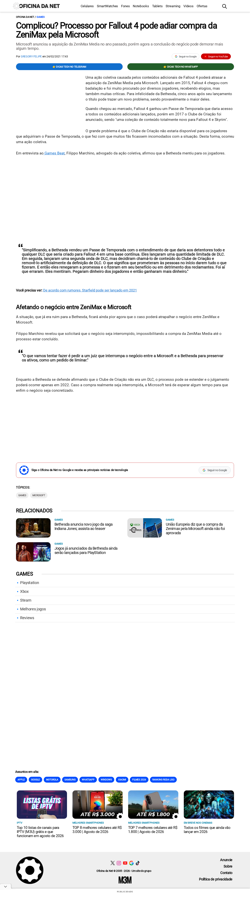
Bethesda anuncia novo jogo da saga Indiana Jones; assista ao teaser (83, 526)
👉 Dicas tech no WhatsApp (180, 66)
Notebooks (141, 6)
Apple (21, 779)
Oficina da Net (25, 16)
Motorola (52, 779)
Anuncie (226, 860)
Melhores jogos (33, 609)
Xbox (24, 591)
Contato (226, 873)
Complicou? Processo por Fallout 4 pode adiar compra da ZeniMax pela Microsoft (116, 30)
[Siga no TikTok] (137, 862)
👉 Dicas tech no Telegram (69, 66)
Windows (106, 779)
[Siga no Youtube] (125, 862)
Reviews (27, 617)
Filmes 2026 (139, 779)
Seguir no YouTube (218, 56)
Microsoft (38, 495)
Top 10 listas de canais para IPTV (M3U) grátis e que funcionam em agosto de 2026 (40, 832)
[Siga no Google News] (131, 862)
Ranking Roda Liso (163, 779)
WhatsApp (88, 779)
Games (41, 16)
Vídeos (188, 6)
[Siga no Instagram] (118, 862)
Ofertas (202, 6)
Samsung (70, 779)
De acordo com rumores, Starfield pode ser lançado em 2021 (90, 290)
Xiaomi (122, 779)
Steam (25, 600)
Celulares (87, 6)
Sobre (228, 866)
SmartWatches (107, 6)
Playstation (29, 582)
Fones (125, 6)
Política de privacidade (215, 879)
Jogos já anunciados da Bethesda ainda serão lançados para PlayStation (85, 550)
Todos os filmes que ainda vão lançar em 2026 (207, 830)
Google (35, 779)
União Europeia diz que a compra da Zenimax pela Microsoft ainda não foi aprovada (195, 528)
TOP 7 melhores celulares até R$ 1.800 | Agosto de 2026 (152, 830)
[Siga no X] (112, 862)
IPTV (19, 822)
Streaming (173, 6)
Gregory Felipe (31, 56)
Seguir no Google (188, 56)
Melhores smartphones (88, 822)
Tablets (157, 6)
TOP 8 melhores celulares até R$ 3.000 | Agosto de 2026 (97, 830)
